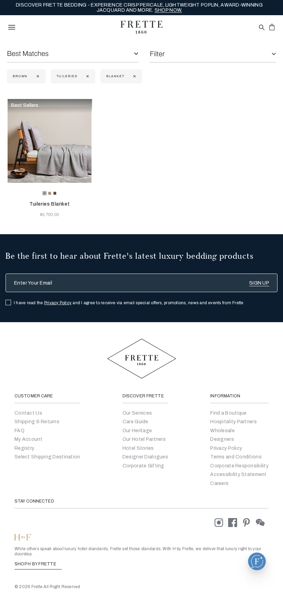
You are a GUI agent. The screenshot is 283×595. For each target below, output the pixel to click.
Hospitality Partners (233, 421)
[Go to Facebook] (235, 522)
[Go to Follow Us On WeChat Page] (262, 522)
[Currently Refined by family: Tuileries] (87, 76)
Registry (24, 448)
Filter (157, 54)
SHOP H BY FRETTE (35, 564)
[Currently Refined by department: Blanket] (134, 76)
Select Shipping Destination (47, 456)
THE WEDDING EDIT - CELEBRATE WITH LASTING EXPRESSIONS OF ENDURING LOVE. (139, 7)
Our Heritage (137, 430)
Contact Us (28, 413)
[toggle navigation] (12, 27)
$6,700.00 (49, 214)
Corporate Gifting (143, 465)
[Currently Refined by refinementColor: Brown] (37, 76)
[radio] (49, 193)
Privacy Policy (57, 302)
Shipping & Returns (36, 421)
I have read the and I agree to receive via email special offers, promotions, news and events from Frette (129, 302)
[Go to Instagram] (221, 522)
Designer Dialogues (145, 456)
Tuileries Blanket (49, 204)
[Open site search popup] (261, 27)
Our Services (137, 413)
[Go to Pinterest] (249, 522)
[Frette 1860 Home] (141, 27)
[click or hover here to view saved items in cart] (272, 27)
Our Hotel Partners (144, 439)
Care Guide (135, 421)
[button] (257, 561)
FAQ (19, 430)
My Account (28, 439)
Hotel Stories (138, 448)
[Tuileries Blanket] (49, 141)
